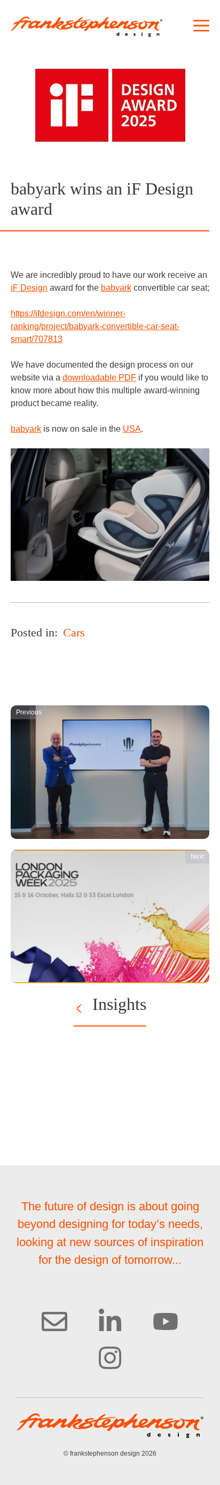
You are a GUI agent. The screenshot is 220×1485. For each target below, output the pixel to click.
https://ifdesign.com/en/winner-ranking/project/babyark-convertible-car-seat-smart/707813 (95, 326)
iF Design (29, 287)
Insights (119, 1004)
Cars (74, 632)
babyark (116, 287)
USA (132, 428)
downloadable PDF (99, 377)
